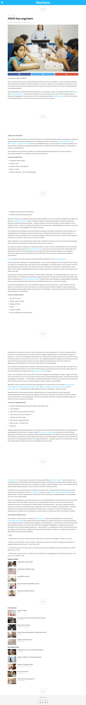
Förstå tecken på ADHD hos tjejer (26, 569)
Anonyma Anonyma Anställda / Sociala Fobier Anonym (32, 632)
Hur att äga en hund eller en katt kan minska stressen (31, 618)
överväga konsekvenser (19, 221)
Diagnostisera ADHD (24, 143)
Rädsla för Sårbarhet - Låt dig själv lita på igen (29, 657)
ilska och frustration (60, 259)
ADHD (9, 15)
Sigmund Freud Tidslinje (23, 625)
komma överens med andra (30, 279)
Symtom (13, 15)
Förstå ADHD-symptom (23, 576)
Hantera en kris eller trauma (24, 639)
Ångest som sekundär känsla (25, 664)
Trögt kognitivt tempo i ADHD (25, 562)
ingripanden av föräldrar (38, 371)
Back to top (43, 697)
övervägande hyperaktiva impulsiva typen (27, 387)
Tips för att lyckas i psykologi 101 (26, 679)
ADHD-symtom (40, 518)
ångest (76, 92)
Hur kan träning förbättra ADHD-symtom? (28, 583)
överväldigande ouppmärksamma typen (54, 387)
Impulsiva (10, 259)
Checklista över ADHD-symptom (25, 591)
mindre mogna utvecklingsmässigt (60, 492)
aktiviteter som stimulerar (45, 432)
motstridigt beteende (17, 94)
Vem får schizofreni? (23, 671)
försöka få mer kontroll (34, 249)
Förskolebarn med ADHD (15, 521)
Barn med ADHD (35, 492)
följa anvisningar (56, 480)
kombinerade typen (13, 389)
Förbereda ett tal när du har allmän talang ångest (30, 650)
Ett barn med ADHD (13, 480)
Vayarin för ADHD (22, 610)
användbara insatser (58, 96)
